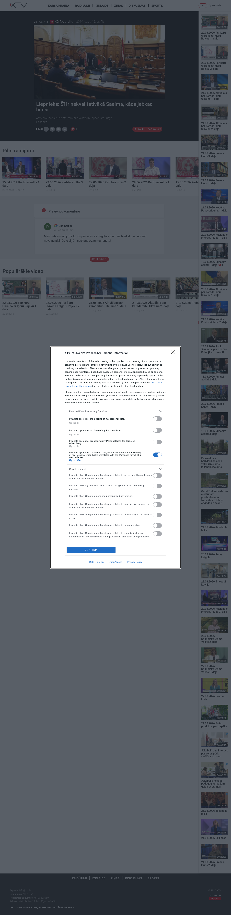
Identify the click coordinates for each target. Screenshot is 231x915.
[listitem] (115, 411)
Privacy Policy (134, 562)
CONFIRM (91, 550)
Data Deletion (96, 562)
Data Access (115, 562)
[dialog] (115, 457)
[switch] (157, 418)
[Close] (174, 353)
